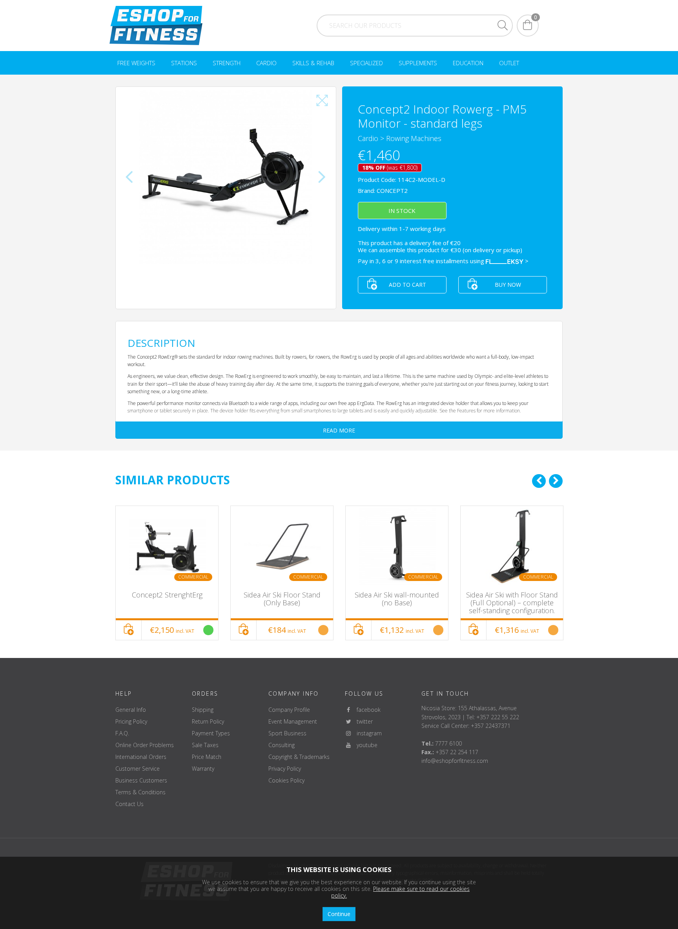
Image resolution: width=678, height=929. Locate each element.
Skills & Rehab (313, 63)
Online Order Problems (144, 745)
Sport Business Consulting (287, 739)
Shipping (202, 709)
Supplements (418, 63)
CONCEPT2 (392, 190)
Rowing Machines (413, 138)
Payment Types (211, 733)
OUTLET (509, 63)
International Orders (140, 756)
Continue (339, 914)
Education (468, 63)
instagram (367, 733)
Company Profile (289, 709)
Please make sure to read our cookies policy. (400, 892)
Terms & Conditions (140, 792)
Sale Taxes (205, 745)
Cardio (266, 63)
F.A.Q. (122, 733)
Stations (184, 63)
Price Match (206, 756)
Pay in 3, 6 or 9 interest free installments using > (443, 260)
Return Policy (208, 721)
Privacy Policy (284, 768)
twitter (362, 721)
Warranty (203, 768)
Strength (227, 63)
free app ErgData (356, 403)
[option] (166, 573)
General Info (130, 709)
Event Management (292, 721)
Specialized (366, 63)
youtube (364, 745)
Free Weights (136, 63)
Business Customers (141, 780)
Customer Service (137, 768)
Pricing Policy (131, 721)
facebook (366, 709)
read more (339, 430)
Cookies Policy (286, 780)
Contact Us (129, 804)
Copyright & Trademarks (299, 756)
